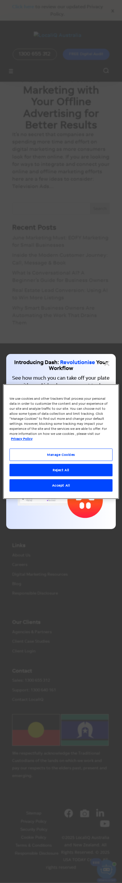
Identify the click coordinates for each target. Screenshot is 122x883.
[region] (61, 441)
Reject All (61, 470)
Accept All (61, 485)
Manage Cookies (61, 454)
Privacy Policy (22, 438)
